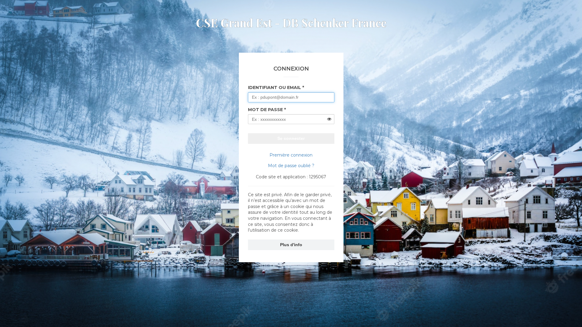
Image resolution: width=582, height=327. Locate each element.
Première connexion (291, 155)
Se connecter (291, 138)
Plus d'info (291, 244)
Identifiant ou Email (274, 87)
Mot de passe (265, 109)
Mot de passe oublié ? (291, 165)
